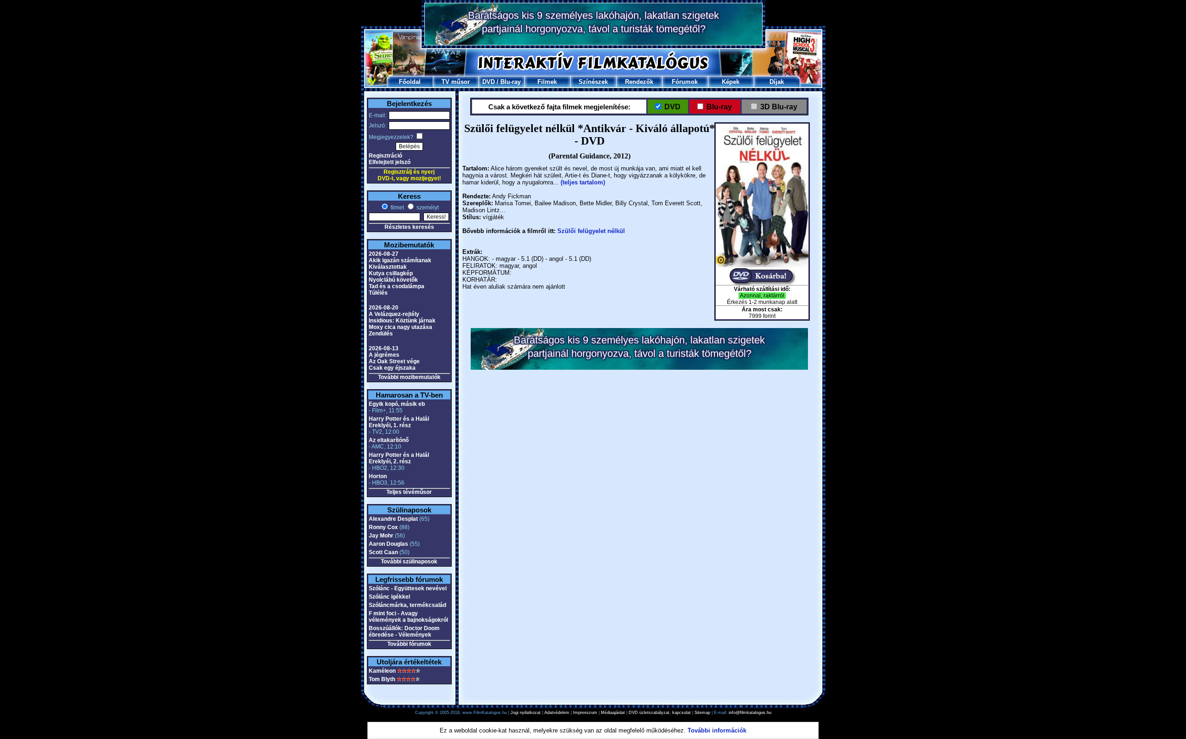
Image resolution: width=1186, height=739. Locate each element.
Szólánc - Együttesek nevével (408, 588)
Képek (730, 81)
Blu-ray (510, 81)
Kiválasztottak (388, 267)
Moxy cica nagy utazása (400, 327)
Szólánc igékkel (389, 597)
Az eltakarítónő (389, 440)
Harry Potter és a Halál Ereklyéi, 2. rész (399, 458)
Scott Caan (383, 552)
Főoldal (410, 81)
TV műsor (456, 81)
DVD (488, 81)
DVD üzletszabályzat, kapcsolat (660, 712)
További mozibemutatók (409, 377)
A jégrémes (384, 355)
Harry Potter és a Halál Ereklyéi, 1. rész (399, 422)
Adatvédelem (556, 712)
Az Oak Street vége (394, 361)
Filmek (547, 81)
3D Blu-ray (778, 107)
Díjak (777, 81)
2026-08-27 (383, 254)
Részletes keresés (409, 227)
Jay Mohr (381, 535)
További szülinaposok (409, 561)
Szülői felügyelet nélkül (591, 230)
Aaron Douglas (388, 544)
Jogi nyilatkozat (526, 712)
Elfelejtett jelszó (389, 162)
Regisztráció (385, 155)
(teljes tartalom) (583, 182)
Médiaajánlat (613, 712)
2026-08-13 (383, 348)
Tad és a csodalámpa (396, 286)
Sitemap (702, 712)
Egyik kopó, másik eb (397, 404)
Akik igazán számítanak (400, 260)
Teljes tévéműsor (409, 492)
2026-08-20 (383, 307)
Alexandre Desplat (393, 519)
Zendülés (381, 333)
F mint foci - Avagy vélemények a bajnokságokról (408, 616)
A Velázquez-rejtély (394, 314)
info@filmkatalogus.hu (750, 712)
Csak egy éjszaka (392, 368)
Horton (378, 476)
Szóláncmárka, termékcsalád (407, 605)
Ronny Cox (383, 527)
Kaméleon (382, 671)
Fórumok (685, 81)
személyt (427, 207)
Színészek (593, 81)
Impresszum (585, 712)
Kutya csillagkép (391, 273)
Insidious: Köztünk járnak (402, 320)
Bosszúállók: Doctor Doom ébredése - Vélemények (404, 631)
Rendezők (639, 81)
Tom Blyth (382, 679)
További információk (717, 730)
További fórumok (409, 644)
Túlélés (378, 293)
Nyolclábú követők (393, 280)
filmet (396, 207)
